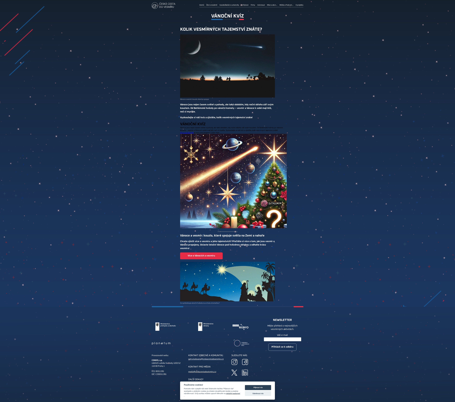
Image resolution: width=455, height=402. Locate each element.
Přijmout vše (258, 388)
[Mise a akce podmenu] (276, 5)
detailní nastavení (233, 393)
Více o (201, 256)
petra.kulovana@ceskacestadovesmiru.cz (206, 359)
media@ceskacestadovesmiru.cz (202, 372)
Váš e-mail (282, 335)
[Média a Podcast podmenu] (292, 5)
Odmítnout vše (258, 393)
